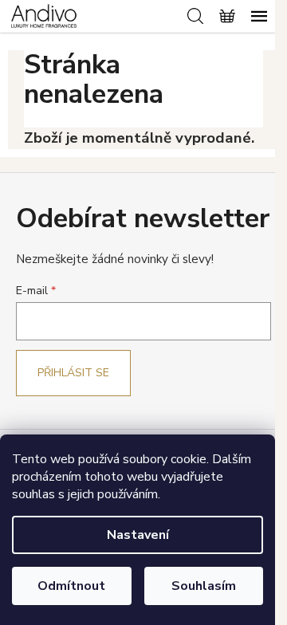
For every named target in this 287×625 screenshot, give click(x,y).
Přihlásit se (73, 372)
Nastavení (138, 535)
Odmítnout (71, 586)
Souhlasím (203, 586)
